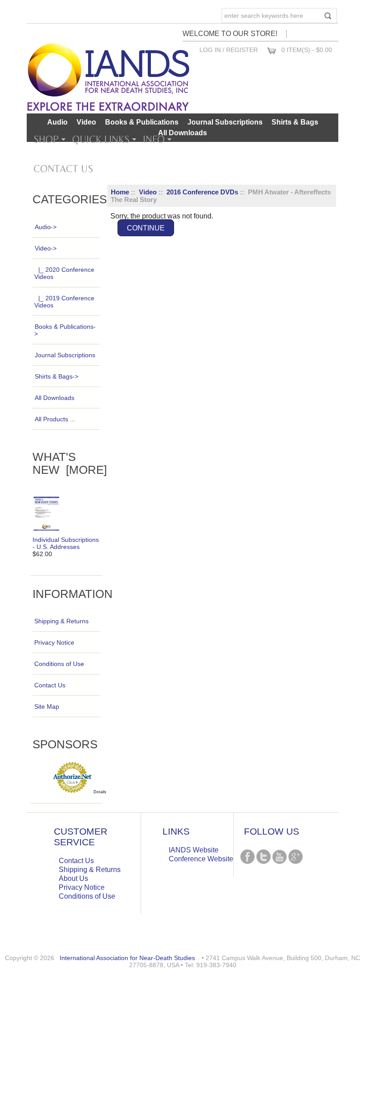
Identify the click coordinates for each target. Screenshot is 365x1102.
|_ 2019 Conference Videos (64, 302)
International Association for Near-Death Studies (127, 957)
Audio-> (46, 226)
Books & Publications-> (65, 330)
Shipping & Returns (61, 621)
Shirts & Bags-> (56, 376)
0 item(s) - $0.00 (306, 49)
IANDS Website (194, 850)
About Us (73, 878)
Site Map (46, 706)
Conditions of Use (59, 663)
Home (120, 192)
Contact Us (63, 168)
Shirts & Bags (295, 122)
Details (99, 792)
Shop (46, 139)
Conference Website (201, 859)
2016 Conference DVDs (202, 192)
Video (148, 192)
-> (46, 248)
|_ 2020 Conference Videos (64, 273)
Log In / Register (228, 49)
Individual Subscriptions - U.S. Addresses (65, 543)
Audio (57, 122)
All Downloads (182, 133)
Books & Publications (141, 122)
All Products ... (55, 419)
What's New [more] (69, 463)
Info (154, 139)
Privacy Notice (54, 642)
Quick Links (101, 139)
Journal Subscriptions (225, 122)
